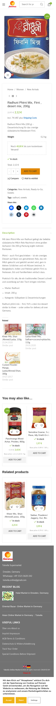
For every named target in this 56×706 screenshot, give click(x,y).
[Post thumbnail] (7, 596)
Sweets (10, 193)
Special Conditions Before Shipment (18, 654)
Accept (8, 700)
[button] (5, 46)
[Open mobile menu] (4, 4)
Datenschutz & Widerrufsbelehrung (18, 644)
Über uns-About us (11, 628)
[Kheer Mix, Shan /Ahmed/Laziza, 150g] (12, 329)
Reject (21, 700)
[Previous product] (9, 96)
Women (20, 90)
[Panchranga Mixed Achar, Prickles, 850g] (14, 421)
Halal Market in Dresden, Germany (32, 593)
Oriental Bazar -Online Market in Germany (22, 606)
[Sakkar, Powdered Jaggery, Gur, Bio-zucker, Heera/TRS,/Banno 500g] (39, 496)
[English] (25, 666)
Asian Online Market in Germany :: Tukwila (22, 615)
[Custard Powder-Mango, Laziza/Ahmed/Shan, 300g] (12, 358)
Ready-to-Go (37, 190)
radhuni (16, 198)
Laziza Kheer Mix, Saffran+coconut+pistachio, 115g (38, 340)
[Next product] (16, 96)
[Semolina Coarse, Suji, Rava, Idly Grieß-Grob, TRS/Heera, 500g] (39, 418)
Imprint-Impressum (11, 634)
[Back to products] (13, 96)
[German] (29, 666)
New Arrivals (33, 90)
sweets (24, 198)
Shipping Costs (30, 118)
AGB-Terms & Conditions (13, 639)
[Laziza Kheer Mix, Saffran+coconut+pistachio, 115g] (35, 329)
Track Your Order (10, 649)
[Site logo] (12, 4)
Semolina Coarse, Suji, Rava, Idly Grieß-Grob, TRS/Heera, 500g (39, 435)
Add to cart (30, 171)
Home (10, 90)
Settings (34, 700)
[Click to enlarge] (7, 75)
